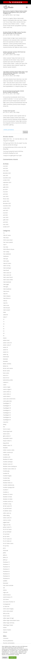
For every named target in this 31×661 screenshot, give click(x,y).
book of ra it (6, 377)
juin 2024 (5, 189)
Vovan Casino (6, 616)
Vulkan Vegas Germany (8, 622)
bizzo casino (6, 373)
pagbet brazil (6, 522)
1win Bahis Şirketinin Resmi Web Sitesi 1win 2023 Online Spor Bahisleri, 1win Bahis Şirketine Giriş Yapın (15, 73)
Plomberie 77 (6, 564)
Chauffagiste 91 (7, 410)
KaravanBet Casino (7, 438)
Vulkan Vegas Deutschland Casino (11, 620)
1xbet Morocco (7, 298)
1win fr (4, 244)
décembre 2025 (7, 173)
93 (3, 331)
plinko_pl (5, 559)
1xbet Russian (6, 307)
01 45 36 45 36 (17, 2)
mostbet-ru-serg (7, 503)
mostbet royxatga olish (8, 487)
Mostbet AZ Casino (7, 459)
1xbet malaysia (6, 296)
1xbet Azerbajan (7, 268)
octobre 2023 (6, 208)
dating (4, 424)
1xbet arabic (6, 261)
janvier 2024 (6, 201)
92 (3, 328)
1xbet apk (5, 258)
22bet (4, 312)
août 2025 (5, 175)
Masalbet (5, 447)
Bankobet (5, 359)
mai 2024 (5, 191)
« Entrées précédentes (8, 129)
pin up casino (6, 536)
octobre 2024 (6, 180)
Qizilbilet (5, 580)
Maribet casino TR (7, 445)
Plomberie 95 (6, 578)
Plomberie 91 (6, 569)
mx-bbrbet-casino (7, 510)
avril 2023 (5, 215)
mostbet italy (6, 478)
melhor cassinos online (8, 450)
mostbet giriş (6, 471)
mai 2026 (5, 166)
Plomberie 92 (6, 571)
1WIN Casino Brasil (7, 240)
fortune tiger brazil (7, 431)
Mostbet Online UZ (7, 482)
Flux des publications (8, 640)
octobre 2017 (6, 226)
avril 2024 (5, 194)
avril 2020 (5, 222)
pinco (4, 548)
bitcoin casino (6, 370)
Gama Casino (6, 433)
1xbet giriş (5, 286)
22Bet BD (5, 314)
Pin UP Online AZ (7, 541)
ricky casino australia (8, 585)
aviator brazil (6, 340)
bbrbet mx (5, 366)
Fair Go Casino (6, 429)
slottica (5, 590)
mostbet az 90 (6, 457)
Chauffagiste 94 (7, 417)
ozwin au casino (7, 520)
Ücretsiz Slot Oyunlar (9, 111)
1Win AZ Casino (7, 235)
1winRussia (6, 256)
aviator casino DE (7, 342)
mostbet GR (6, 473)
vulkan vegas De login (8, 618)
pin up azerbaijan (7, 531)
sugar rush (5, 592)
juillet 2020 (5, 219)
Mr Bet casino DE (7, 506)
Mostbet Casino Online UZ (9, 468)
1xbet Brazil (6, 270)
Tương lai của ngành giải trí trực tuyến (12, 155)
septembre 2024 (7, 182)
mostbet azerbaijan (8, 461)
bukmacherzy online (8, 380)
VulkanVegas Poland (8, 625)
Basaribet (5, 361)
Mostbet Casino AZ (7, 464)
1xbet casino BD (7, 275)
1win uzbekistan (7, 254)
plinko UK (5, 557)
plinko (4, 552)
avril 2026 (5, 168)
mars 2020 (5, 224)
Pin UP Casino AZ (7, 539)
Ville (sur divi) (6, 613)
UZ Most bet (6, 606)
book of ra (5, 375)
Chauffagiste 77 (7, 405)
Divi (4, 426)
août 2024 (5, 184)
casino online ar (7, 394)
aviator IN (5, 347)
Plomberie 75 (6, 562)
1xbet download (7, 282)
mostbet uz (6, 492)
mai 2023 (5, 213)
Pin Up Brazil (6, 534)
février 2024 (6, 198)
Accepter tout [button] (13, 657)
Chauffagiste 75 (7, 403)
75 (3, 319)
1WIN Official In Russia (8, 249)
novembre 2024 (7, 177)
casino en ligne (6, 387)
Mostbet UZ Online (7, 499)
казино (5, 627)
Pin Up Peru (6, 545)
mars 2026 (5, 170)
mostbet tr (5, 489)
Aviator (5, 338)
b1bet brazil (6, 356)
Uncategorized (6, 604)
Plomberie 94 (6, 576)
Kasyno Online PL (7, 440)
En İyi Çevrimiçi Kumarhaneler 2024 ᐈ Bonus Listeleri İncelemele (13, 91)
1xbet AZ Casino (7, 263)
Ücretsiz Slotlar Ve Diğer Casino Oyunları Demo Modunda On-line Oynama (14, 32)
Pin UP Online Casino (8, 543)
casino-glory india (7, 401)
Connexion (5, 638)
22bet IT (5, 317)
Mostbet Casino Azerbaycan (10, 466)
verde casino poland (8, 611)
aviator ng (5, 354)
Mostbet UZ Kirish (7, 496)
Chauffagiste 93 (7, 415)
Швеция (5, 632)
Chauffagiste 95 (7, 419)
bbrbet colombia (7, 363)
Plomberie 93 (6, 574)
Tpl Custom (6, 599)
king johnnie (6, 443)
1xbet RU (5, 303)
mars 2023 (5, 217)
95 (3, 335)
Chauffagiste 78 (7, 408)
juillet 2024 (5, 187)
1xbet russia (6, 305)
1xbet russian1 (6, 310)
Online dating (6, 515)
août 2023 (5, 210)
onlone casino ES (7, 517)
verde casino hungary (8, 608)
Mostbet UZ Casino (8, 494)
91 (3, 326)
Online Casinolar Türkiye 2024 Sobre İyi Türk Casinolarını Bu (14, 52)
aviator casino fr (7, 345)
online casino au (7, 513)
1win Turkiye (16, 15)
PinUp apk (5, 550)
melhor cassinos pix (8, 452)
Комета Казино (7, 630)
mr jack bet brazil (7, 508)
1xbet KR (5, 293)
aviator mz (5, 352)
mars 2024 (5, 196)
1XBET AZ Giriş (6, 265)
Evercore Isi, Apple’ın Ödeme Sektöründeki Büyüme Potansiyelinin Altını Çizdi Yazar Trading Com (15, 12)
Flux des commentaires (8, 643)
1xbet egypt (6, 284)
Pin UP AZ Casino (7, 529)
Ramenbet (5, 583)
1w (4, 233)
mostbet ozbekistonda (8, 485)
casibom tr (5, 382)
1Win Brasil (6, 237)
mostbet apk (6, 454)
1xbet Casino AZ (7, 272)
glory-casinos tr (7, 436)
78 (3, 324)
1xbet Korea (6, 291)
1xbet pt (5, 300)
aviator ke (5, 349)
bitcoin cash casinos (8, 368)
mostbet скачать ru (8, 501)
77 (3, 321)
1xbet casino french (8, 277)
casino (4, 384)
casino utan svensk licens (9, 398)
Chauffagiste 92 (7, 412)
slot (4, 587)
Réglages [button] (5, 657)
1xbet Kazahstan (7, 289)
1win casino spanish (8, 242)
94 (3, 333)
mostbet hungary (7, 475)
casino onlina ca (7, 391)
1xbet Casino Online (8, 279)
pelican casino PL (7, 527)
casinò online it (6, 396)
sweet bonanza (7, 595)
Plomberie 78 (6, 566)
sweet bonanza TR (7, 597)
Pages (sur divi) (6, 524)
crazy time (5, 422)
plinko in (5, 555)
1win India (5, 247)
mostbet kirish (6, 480)
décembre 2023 (7, 203)
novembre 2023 (7, 205)
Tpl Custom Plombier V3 (9, 601)
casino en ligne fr (7, 389)
